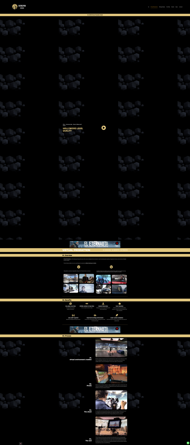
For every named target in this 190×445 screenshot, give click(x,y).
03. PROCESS (124, 250)
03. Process (66, 336)
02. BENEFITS (115, 250)
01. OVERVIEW (107, 250)
